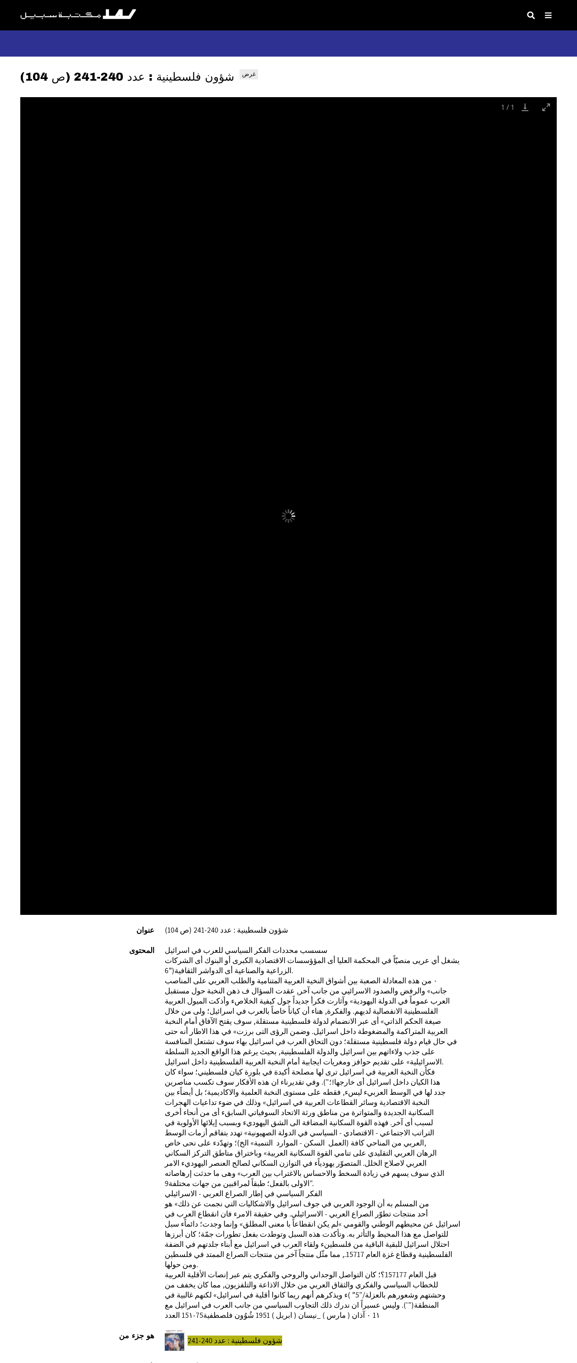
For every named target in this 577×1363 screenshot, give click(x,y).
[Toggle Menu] (548, 15)
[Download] (525, 107)
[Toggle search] (531, 15)
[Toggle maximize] (546, 107)
